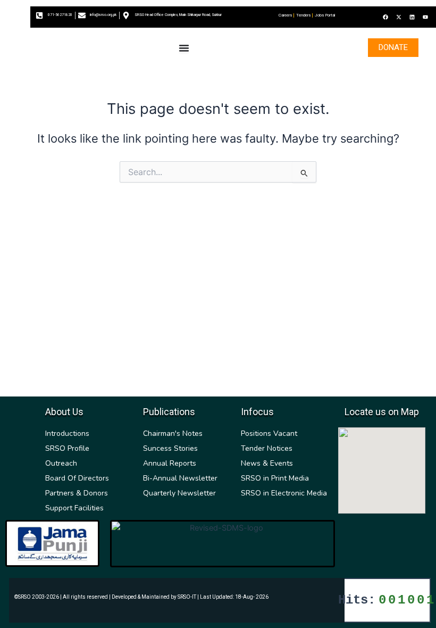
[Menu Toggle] (184, 48)
